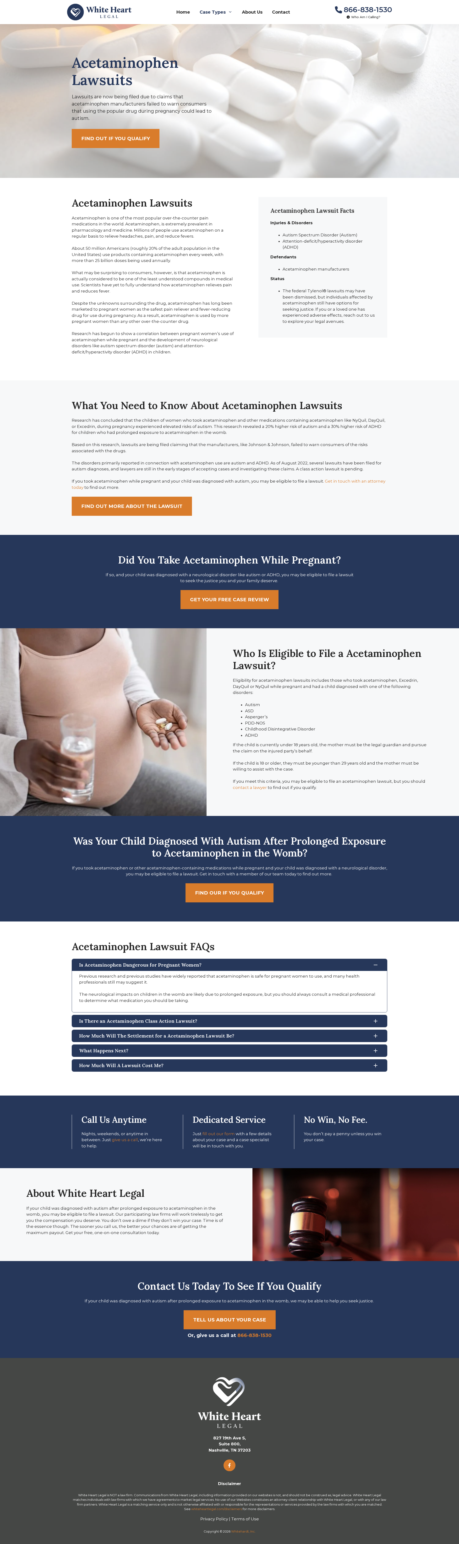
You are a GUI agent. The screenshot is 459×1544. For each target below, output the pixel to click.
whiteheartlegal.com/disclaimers (216, 1509)
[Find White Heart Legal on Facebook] (229, 1465)
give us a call (125, 1139)
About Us (252, 12)
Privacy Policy (214, 1519)
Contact (281, 12)
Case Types (213, 12)
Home (183, 12)
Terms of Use (245, 1519)
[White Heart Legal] (99, 11)
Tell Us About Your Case (229, 1320)
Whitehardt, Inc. (243, 1531)
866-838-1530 (368, 9)
